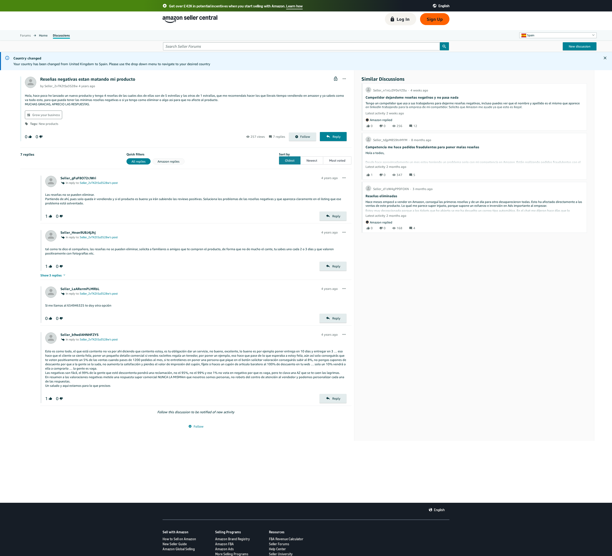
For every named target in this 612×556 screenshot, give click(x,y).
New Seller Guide (175, 544)
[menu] (344, 79)
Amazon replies (169, 161)
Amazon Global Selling (179, 549)
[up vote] (29, 137)
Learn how (294, 6)
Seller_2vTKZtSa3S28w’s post (99, 183)
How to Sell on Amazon (179, 539)
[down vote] (40, 137)
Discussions (61, 35)
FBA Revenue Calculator (286, 539)
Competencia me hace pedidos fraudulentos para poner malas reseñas (422, 147)
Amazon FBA (224, 544)
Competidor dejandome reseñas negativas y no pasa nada (412, 97)
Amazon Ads (224, 549)
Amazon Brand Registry (232, 539)
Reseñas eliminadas (381, 196)
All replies (138, 161)
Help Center (277, 549)
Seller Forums (279, 544)
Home (43, 35)
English (439, 509)
